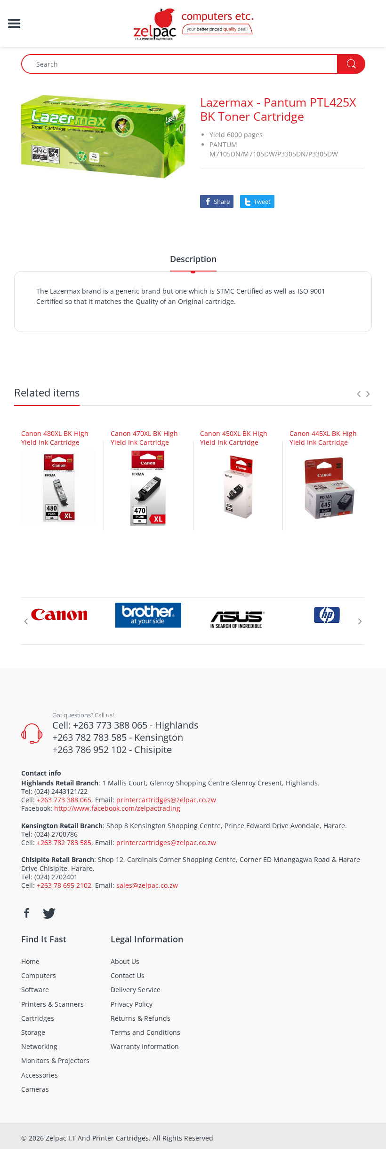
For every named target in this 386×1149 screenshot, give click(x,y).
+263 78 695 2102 (64, 885)
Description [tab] (193, 258)
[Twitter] (48, 913)
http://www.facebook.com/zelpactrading (117, 808)
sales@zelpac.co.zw (147, 885)
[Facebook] (26, 913)
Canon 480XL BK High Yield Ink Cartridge (54, 438)
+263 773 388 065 (64, 799)
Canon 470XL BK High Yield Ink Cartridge (144, 438)
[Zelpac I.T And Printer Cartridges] (193, 22)
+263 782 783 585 (64, 842)
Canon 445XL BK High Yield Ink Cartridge (323, 438)
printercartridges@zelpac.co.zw (166, 799)
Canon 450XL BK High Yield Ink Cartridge (233, 438)
